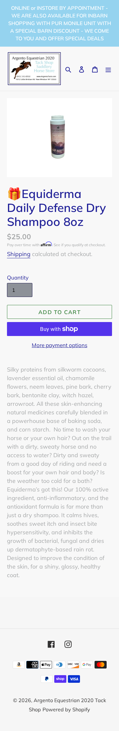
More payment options (59, 345)
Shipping (18, 254)
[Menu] (108, 68)
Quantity (18, 277)
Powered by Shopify (66, 709)
